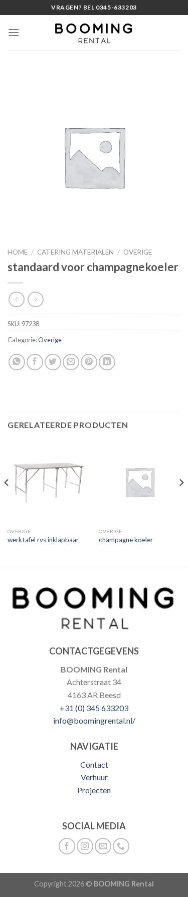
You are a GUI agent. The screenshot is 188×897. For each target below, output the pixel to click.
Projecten (94, 790)
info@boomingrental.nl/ (94, 720)
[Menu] (14, 32)
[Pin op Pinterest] (89, 362)
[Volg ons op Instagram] (85, 846)
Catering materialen (75, 252)
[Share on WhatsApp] (17, 362)
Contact (94, 764)
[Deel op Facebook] (35, 362)
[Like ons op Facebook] (67, 846)
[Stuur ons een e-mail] (103, 846)
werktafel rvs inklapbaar (43, 540)
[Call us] (121, 846)
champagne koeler (126, 540)
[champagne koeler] (139, 482)
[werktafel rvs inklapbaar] (48, 482)
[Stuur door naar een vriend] (71, 362)
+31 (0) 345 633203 (94, 708)
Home (18, 252)
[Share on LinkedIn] (107, 362)
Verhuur (94, 777)
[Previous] (7, 502)
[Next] (181, 502)
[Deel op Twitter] (53, 362)
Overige (137, 252)
